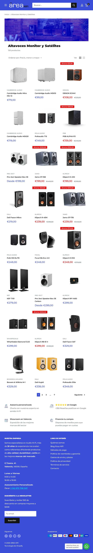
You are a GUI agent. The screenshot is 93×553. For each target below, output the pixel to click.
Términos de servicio (59, 465)
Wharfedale (12, 339)
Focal (37, 255)
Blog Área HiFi (57, 446)
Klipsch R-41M (69, 177)
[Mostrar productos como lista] (84, 58)
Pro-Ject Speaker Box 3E (17, 177)
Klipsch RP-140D (70, 298)
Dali (9, 214)
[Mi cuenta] (82, 5)
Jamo (37, 174)
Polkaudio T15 (41, 136)
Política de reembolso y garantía (65, 454)
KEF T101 (11, 298)
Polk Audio (40, 133)
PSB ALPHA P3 (69, 136)
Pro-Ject (11, 174)
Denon (66, 90)
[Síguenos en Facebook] (6, 535)
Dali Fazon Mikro (14, 217)
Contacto (54, 468)
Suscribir (12, 520)
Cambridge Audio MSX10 (45, 93)
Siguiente (78, 395)
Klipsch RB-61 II (41, 342)
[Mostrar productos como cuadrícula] (80, 58)
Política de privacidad (60, 461)
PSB (64, 133)
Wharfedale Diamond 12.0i (18, 342)
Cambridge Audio (14, 90)
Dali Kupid (39, 382)
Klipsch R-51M (69, 258)
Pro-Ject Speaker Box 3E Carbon (45, 299)
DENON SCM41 (69, 93)
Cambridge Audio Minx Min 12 (17, 94)
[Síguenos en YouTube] (14, 535)
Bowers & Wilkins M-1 (16, 382)
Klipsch (66, 174)
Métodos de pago (58, 450)
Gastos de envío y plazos (61, 457)
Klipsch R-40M (41, 217)
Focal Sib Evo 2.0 (42, 258)
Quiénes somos (57, 443)
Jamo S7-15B (40, 177)
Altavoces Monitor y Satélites (23, 14)
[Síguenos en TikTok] (19, 535)
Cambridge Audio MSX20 (17, 136)
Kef (8, 295)
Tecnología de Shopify (14, 546)
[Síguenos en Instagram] (10, 535)
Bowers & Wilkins (15, 379)
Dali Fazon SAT (69, 342)
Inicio (7, 14)
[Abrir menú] (6, 5)
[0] (86, 5)
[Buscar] (74, 5)
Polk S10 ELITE (13, 258)
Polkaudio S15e (69, 382)
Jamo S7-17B (68, 217)
